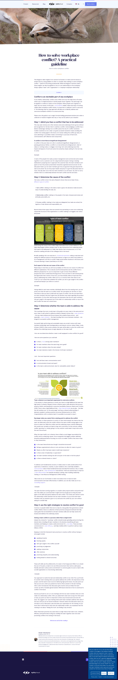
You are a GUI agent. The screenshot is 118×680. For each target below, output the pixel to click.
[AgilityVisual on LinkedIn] (23, 659)
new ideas (70, 524)
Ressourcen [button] (35, 4)
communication (38, 468)
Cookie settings (95, 673)
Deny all (104, 673)
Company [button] (69, 4)
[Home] (32, 673)
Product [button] (26, 4)
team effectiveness (40, 472)
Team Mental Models (64, 408)
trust (43, 341)
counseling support (39, 482)
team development (50, 470)
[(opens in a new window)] (53, 526)
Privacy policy (94, 676)
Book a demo (91, 4)
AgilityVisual (55, 4)
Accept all (111, 673)
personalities (58, 105)
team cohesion (45, 317)
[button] (59, 231)
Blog (44, 4)
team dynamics (79, 313)
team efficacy (48, 526)
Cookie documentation (108, 676)
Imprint (100, 676)
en (78, 4)
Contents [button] (59, 92)
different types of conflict (41, 182)
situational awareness (63, 255)
